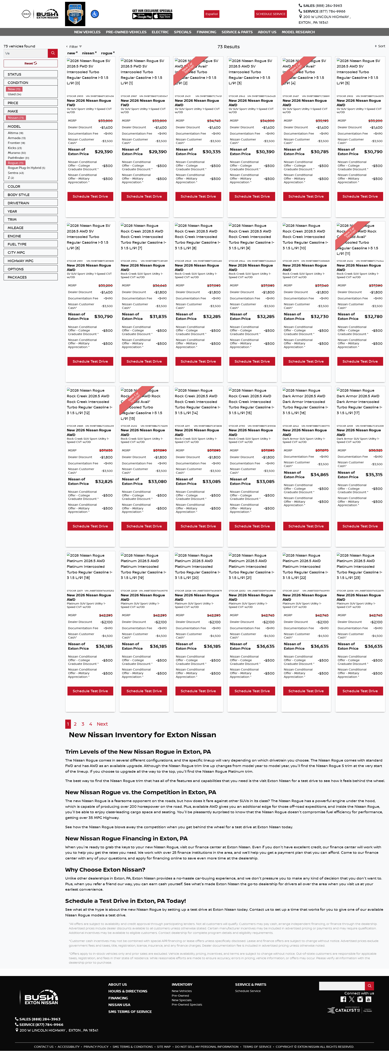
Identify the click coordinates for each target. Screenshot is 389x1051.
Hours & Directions (127, 991)
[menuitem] (32, 89)
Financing (118, 998)
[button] (95, 14)
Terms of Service (257, 1047)
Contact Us (44, 1047)
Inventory (182, 984)
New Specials (182, 1000)
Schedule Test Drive (90, 196)
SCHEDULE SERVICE (270, 14)
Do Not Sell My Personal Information (207, 1047)
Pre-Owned (180, 995)
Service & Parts (250, 984)
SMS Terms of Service (130, 1012)
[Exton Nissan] (40, 13)
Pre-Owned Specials (187, 1004)
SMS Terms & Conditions (133, 1047)
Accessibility (69, 1047)
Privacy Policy (96, 1047)
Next (102, 724)
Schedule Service (248, 991)
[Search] (53, 53)
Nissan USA (119, 1005)
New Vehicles (182, 991)
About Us (117, 984)
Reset (29, 63)
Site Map (164, 1047)
